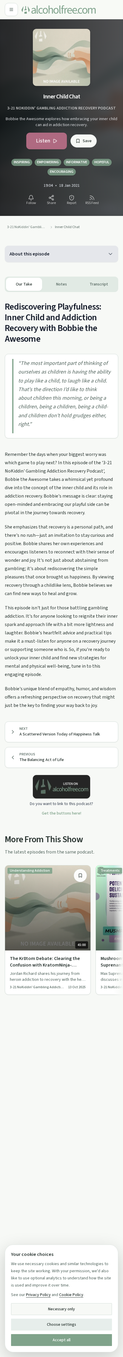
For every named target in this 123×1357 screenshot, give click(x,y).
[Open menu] (11, 9)
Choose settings (61, 1325)
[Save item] (80, 875)
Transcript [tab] (99, 284)
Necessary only (61, 1309)
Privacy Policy (38, 1295)
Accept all (61, 1340)
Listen (43, 141)
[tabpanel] (61, 501)
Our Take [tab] (24, 284)
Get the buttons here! (61, 813)
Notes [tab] (61, 284)
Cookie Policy (71, 1295)
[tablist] (61, 284)
